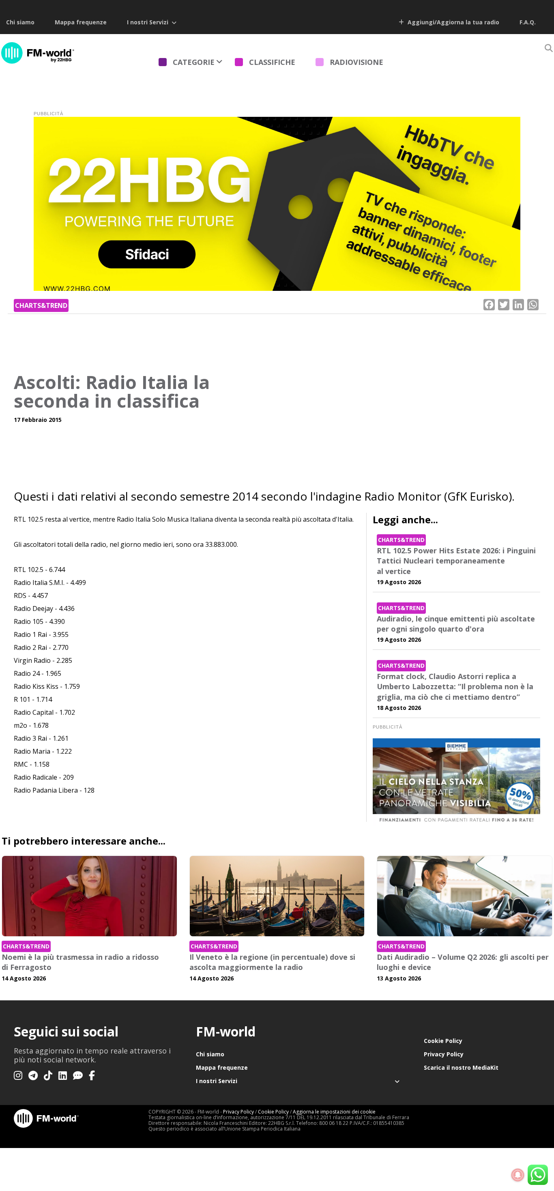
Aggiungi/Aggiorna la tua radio (452, 22)
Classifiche (272, 62)
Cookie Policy (443, 1041)
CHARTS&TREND (41, 305)
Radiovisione (356, 62)
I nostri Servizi (147, 22)
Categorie (194, 62)
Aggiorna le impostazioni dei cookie (334, 1111)
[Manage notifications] (517, 1175)
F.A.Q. (528, 22)
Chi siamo (20, 22)
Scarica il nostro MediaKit (461, 1067)
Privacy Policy (444, 1054)
